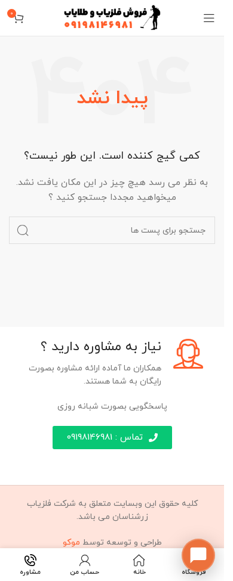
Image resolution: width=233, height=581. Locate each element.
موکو (71, 542)
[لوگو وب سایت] (112, 17)
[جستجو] (22, 230)
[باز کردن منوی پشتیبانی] (198, 555)
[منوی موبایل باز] (209, 18)
